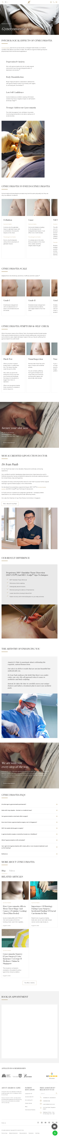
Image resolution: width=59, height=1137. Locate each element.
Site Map (37, 1133)
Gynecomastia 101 (29, 1096)
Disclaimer (31, 1133)
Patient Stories (28, 1103)
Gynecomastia (6, 47)
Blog (26, 1106)
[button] (56, 2)
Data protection (23, 1133)
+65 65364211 (46, 1097)
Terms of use (4, 1133)
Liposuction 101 (28, 1093)
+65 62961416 (52, 1097)
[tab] (4, 871)
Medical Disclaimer (13, 1133)
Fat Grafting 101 (28, 1100)
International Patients (30, 1109)
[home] (29, 2)
